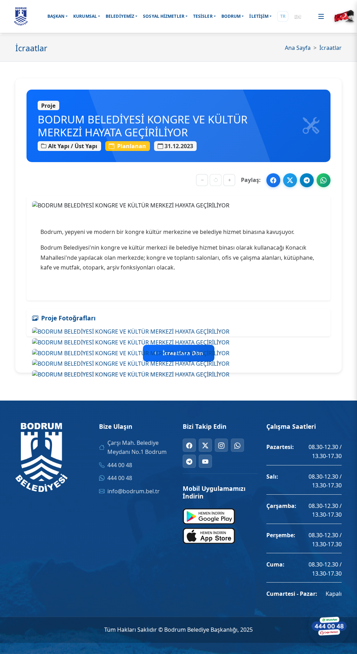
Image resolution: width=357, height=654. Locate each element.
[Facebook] (189, 445)
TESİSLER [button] (203, 16)
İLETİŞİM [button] (258, 16)
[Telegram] (189, 461)
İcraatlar (330, 48)
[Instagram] (221, 445)
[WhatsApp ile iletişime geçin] (329, 626)
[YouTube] (205, 461)
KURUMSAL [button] (85, 16)
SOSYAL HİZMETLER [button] (163, 16)
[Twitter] (205, 445)
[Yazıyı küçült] (202, 180)
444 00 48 (119, 465)
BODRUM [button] (231, 16)
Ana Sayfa (298, 48)
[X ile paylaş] (290, 180)
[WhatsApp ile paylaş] (324, 180)
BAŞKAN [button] (56, 16)
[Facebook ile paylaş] (273, 180)
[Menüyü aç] (321, 16)
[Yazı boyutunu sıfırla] (216, 180)
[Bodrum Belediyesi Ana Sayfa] (21, 16)
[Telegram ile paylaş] (307, 180)
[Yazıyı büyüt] (229, 180)
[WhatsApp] (237, 445)
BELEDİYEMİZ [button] (120, 16)
